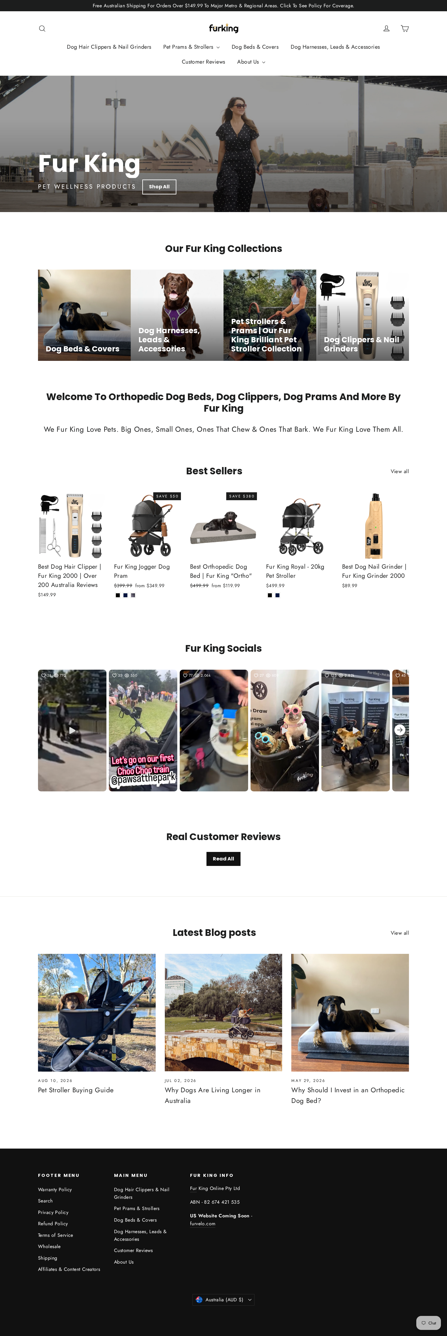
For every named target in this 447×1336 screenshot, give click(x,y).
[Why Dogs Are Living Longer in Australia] (223, 1013)
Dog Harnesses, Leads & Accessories (335, 47)
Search (45, 1200)
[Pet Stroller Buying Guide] (97, 1013)
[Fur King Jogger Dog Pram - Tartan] (133, 595)
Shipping (47, 1257)
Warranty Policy (55, 1189)
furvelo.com (202, 1223)
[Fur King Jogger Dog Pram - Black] (117, 595)
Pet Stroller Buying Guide (76, 1090)
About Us (249, 62)
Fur (193, 1188)
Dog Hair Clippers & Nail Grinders (109, 47)
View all (400, 471)
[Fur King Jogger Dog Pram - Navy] (125, 595)
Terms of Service (55, 1235)
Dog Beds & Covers (255, 47)
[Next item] (400, 731)
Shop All (159, 186)
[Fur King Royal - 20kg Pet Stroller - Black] (269, 595)
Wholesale (49, 1246)
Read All (223, 858)
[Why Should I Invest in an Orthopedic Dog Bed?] (350, 1013)
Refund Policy (53, 1223)
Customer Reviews (203, 62)
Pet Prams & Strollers (189, 47)
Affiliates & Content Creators (69, 1269)
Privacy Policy (53, 1212)
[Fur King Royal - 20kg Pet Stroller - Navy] (277, 595)
